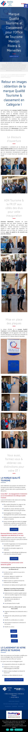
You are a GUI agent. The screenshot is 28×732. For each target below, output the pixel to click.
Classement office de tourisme (7, 65)
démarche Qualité (17, 65)
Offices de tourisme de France (6, 68)
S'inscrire (13, 631)
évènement (24, 65)
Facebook (8, 706)
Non (12, 729)
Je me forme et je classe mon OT (14, 679)
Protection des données (10, 704)
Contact (22, 704)
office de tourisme (22, 66)
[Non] (26, 725)
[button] (26, 6)
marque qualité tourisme (13, 66)
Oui (7, 729)
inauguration (5, 66)
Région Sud (22, 68)
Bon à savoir (11, 70)
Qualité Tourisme (16, 68)
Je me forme (14, 529)
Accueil (2, 74)
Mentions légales (14, 701)
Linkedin (14, 706)
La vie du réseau (18, 70)
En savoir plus (18, 729)
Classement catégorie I (17, 63)
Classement (10, 63)
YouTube (20, 706)
